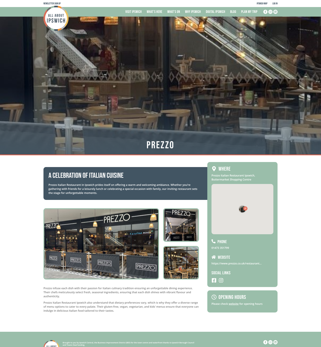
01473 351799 (220, 248)
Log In (275, 3)
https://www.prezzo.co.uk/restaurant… (236, 263)
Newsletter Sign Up (52, 3)
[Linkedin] (275, 12)
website (234, 304)
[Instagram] (270, 12)
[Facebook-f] (265, 12)
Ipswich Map (262, 3)
